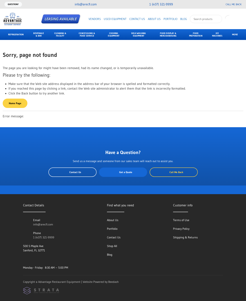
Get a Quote (125, 172)
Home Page (15, 103)
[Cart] (239, 18)
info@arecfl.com (43, 224)
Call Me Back (233, 4)
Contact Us (137, 19)
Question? (13, 4)
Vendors (95, 19)
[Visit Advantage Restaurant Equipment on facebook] (24, 259)
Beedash (113, 282)
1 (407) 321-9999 (43, 237)
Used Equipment (115, 19)
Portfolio (170, 19)
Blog (183, 19)
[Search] (217, 19)
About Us (154, 19)
